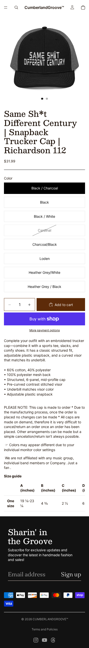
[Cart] (83, 7)
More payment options (44, 330)
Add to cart (64, 305)
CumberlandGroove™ (50, 619)
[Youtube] (44, 640)
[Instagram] (36, 640)
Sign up (71, 574)
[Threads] (53, 640)
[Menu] (5, 7)
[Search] (16, 7)
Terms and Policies (45, 629)
